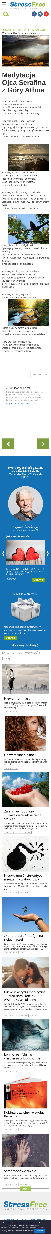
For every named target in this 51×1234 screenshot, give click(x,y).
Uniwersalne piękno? (19, 755)
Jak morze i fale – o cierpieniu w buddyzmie (22, 1056)
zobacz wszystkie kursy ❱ (24, 645)
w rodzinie (23, 892)
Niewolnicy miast (17, 698)
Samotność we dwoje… (21, 1171)
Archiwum (9, 1015)
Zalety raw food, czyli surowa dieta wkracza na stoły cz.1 (22, 815)
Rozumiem (39, 1231)
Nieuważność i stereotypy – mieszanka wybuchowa (24, 877)
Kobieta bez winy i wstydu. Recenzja (24, 1114)
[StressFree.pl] (21, 5)
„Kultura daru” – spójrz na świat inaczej (23, 937)
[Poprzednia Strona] (8, 443)
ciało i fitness (10, 832)
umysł (21, 1129)
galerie (22, 953)
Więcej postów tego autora (18, 403)
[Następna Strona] (43, 443)
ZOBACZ (38, 579)
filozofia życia (39, 374)
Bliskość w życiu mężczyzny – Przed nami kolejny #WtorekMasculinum (24, 996)
